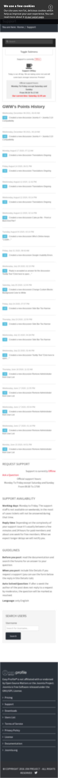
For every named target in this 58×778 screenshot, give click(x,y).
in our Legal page (34, 16)
